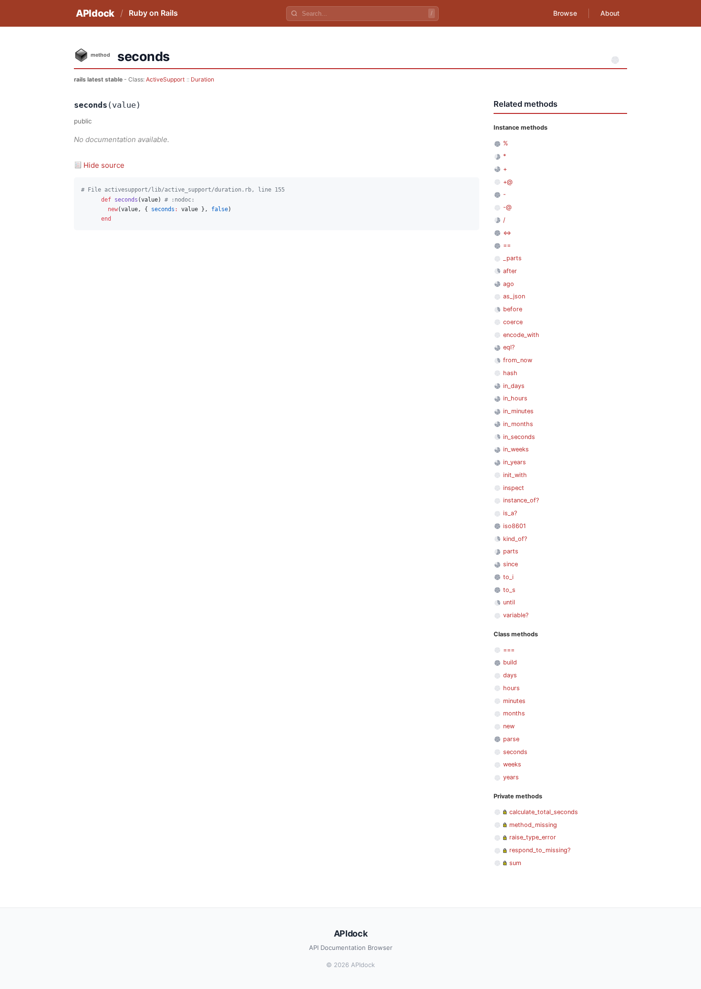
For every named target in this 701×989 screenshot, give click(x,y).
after (510, 271)
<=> (507, 232)
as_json (514, 296)
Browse (565, 13)
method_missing (533, 824)
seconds (515, 751)
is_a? (510, 513)
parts (510, 551)
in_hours (515, 398)
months (514, 713)
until (509, 602)
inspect (513, 487)
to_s (509, 589)
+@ (508, 181)
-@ (507, 207)
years (511, 777)
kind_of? (515, 538)
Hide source (103, 165)
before (512, 309)
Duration (202, 79)
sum (515, 863)
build (510, 662)
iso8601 (514, 526)
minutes (514, 700)
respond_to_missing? (539, 850)
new (509, 726)
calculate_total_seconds (543, 812)
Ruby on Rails (153, 13)
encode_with (521, 334)
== (507, 245)
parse (511, 739)
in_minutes (518, 411)
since (510, 564)
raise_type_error (532, 837)
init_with (515, 475)
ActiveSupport (165, 79)
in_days (514, 385)
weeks (512, 764)
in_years (514, 462)
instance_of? (521, 500)
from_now (517, 360)
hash (510, 373)
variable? (515, 615)
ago (508, 283)
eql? (509, 347)
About (609, 13)
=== (509, 649)
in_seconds (519, 436)
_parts (512, 258)
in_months (518, 424)
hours (511, 688)
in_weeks (516, 449)
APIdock (95, 13)
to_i (508, 577)
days (510, 675)
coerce (513, 322)
